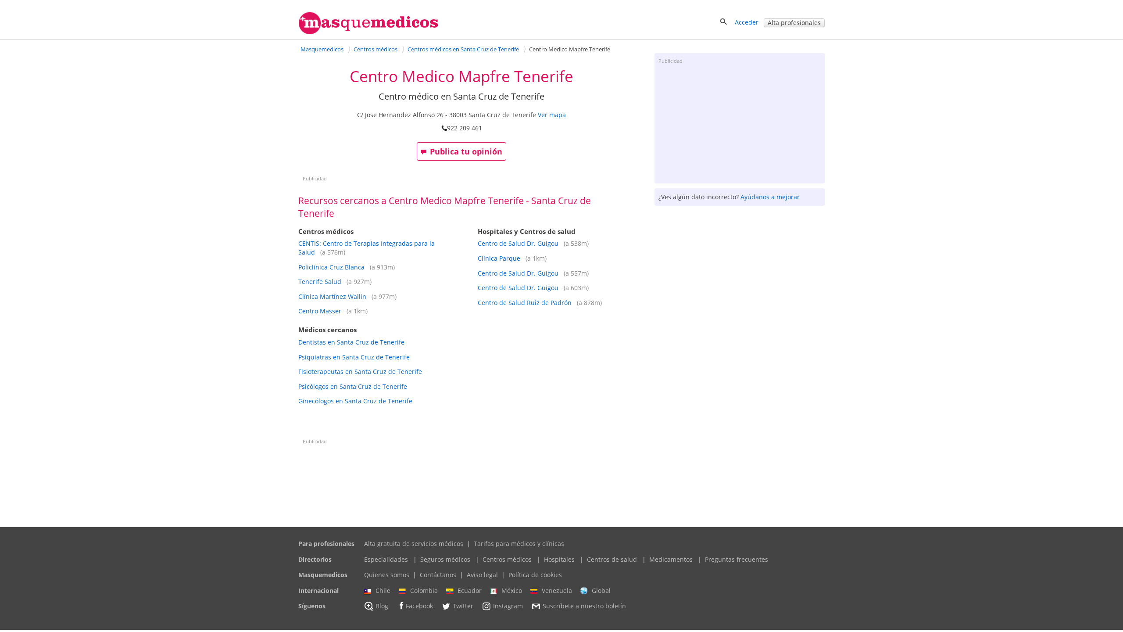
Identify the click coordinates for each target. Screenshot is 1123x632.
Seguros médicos (445, 559)
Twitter (463, 606)
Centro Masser (319, 311)
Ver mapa (552, 115)
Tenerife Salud (319, 281)
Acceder (746, 22)
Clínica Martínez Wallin (332, 296)
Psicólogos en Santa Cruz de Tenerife (352, 386)
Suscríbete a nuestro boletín (584, 606)
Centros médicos (507, 559)
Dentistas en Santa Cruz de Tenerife (351, 342)
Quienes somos (386, 575)
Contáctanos (438, 575)
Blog (382, 606)
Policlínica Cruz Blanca (331, 267)
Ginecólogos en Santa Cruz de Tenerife (355, 401)
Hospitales (559, 559)
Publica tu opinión (466, 151)
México (511, 590)
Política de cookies (535, 575)
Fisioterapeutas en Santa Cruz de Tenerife (360, 371)
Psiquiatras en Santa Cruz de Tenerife (354, 357)
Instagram (508, 606)
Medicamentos (671, 559)
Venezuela (557, 590)
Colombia (424, 590)
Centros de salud (612, 559)
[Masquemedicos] (368, 32)
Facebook (419, 606)
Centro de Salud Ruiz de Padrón (525, 302)
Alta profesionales (794, 22)
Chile (383, 590)
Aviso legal (482, 575)
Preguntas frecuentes (736, 559)
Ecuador (470, 590)
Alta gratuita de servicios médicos (413, 543)
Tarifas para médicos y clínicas (519, 543)
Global (601, 590)
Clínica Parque (499, 258)
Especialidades (386, 559)
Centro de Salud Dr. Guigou (518, 243)
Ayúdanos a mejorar (770, 197)
